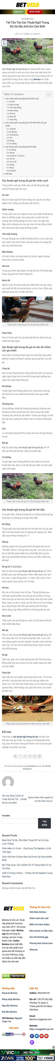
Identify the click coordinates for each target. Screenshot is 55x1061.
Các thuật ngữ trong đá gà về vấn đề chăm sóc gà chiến (25, 124)
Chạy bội (12, 171)
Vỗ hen (12, 159)
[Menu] (6, 4)
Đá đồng (12, 150)
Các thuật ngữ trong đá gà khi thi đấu (20, 147)
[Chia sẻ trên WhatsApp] (15, 756)
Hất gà (11, 153)
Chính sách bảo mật (39, 918)
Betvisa (36, 79)
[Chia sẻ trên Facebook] (20, 756)
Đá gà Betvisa (27, 19)
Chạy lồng (13, 119)
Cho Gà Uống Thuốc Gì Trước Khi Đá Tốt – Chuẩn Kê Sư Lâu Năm (14, 799)
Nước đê (12, 116)
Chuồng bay (13, 135)
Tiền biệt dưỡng (15, 108)
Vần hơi (12, 114)
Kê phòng (13, 132)
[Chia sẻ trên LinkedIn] (39, 756)
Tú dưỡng (13, 144)
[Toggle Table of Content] (47, 94)
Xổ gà (11, 168)
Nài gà (11, 165)
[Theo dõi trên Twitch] (32, 1042)
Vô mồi (12, 102)
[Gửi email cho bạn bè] (30, 756)
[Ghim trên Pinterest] (35, 756)
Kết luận (8, 174)
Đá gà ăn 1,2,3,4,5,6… (17, 156)
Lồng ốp (12, 129)
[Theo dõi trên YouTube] (46, 1036)
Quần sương (14, 105)
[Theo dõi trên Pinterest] (41, 1036)
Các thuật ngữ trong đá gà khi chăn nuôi (22, 99)
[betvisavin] (27, 5)
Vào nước (13, 162)
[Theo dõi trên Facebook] (32, 1036)
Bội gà (11, 141)
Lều (10, 138)
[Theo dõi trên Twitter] (37, 1036)
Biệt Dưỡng (13, 111)
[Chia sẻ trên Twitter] (25, 756)
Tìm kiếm (6, 816)
